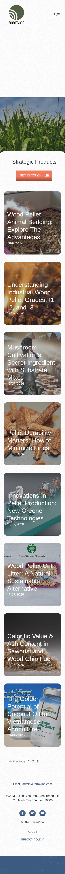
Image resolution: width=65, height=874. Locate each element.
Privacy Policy (32, 839)
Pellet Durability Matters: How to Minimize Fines (29, 440)
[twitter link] (32, 813)
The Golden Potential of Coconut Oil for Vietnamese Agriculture (28, 714)
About (32, 831)
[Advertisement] (32, 63)
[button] (55, 14)
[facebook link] (22, 813)
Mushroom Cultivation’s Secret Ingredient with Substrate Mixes (31, 362)
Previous (17, 761)
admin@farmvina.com (37, 784)
